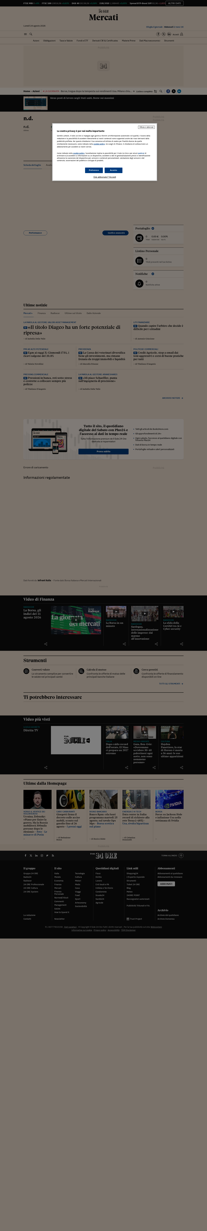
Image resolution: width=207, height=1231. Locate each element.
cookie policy (99, 144)
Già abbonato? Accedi (104, 177)
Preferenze (94, 170)
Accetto (113, 170)
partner (141, 153)
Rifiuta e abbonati (146, 127)
